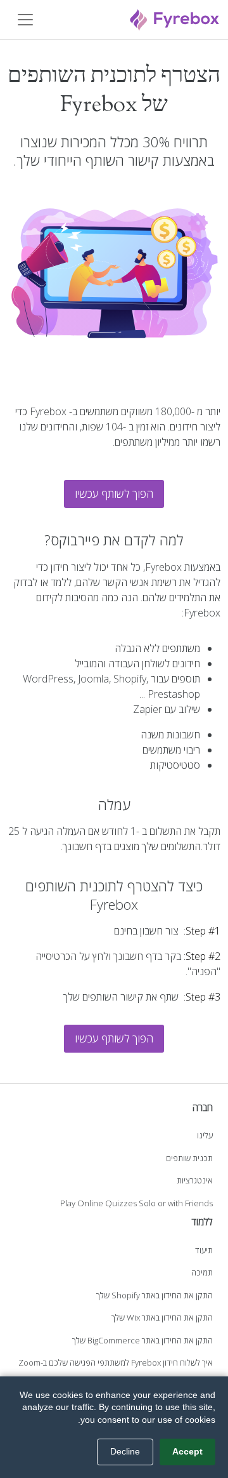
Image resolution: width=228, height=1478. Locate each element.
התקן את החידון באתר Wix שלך (162, 1317)
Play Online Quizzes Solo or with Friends (136, 1203)
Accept (187, 1451)
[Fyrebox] (174, 18)
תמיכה (202, 1272)
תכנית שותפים (189, 1158)
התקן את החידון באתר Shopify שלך (154, 1295)
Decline (125, 1451)
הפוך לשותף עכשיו (114, 493)
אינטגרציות (195, 1180)
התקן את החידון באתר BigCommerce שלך (142, 1340)
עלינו (205, 1135)
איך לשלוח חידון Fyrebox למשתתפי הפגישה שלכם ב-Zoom (115, 1362)
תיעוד (204, 1250)
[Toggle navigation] (25, 19)
